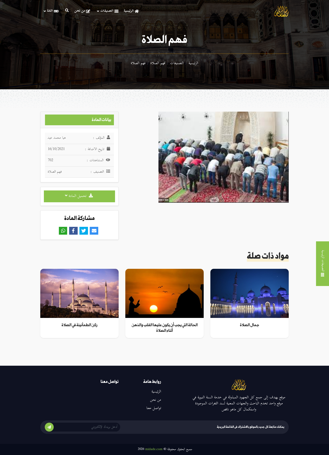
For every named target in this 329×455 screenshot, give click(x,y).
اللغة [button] (50, 11)
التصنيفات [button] (106, 11)
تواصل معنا (153, 408)
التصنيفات (177, 64)
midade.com (153, 449)
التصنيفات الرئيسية (323, 260)
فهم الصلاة (157, 64)
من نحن (79, 11)
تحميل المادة (77, 196)
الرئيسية (129, 11)
